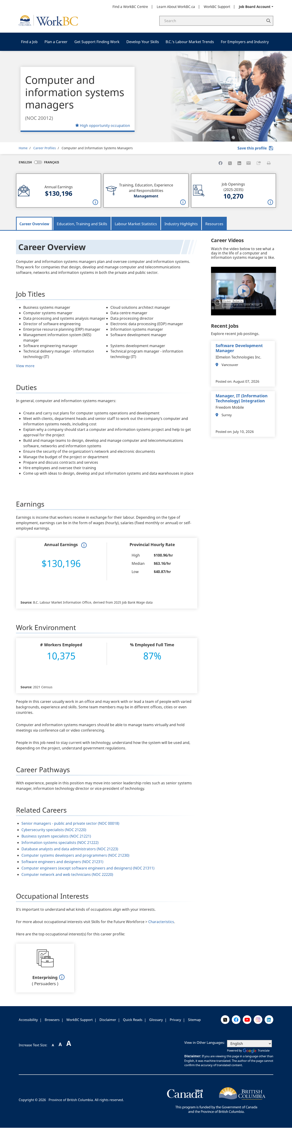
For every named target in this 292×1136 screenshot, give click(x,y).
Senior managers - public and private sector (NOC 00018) (70, 823)
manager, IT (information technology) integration (242, 398)
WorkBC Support (217, 6)
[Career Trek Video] (243, 291)
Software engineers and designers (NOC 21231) (62, 861)
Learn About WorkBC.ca (176, 6)
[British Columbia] (216, 1099)
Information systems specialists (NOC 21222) (60, 842)
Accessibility (28, 1019)
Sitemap (194, 1019)
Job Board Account (255, 6)
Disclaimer (107, 1019)
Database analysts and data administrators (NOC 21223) (69, 848)
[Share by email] (248, 163)
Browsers (52, 1019)
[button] (258, 163)
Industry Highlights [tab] (181, 223)
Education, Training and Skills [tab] (82, 223)
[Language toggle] (38, 162)
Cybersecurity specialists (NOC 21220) (53, 829)
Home (23, 148)
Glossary (156, 1019)
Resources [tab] (214, 223)
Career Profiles (44, 148)
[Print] (268, 163)
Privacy (175, 1019)
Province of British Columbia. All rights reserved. (86, 1100)
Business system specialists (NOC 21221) (56, 836)
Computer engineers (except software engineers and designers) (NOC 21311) (87, 868)
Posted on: (224, 381)
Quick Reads (132, 1019)
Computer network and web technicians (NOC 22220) (67, 874)
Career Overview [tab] (34, 223)
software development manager (239, 348)
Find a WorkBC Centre (130, 6)
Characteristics (161, 921)
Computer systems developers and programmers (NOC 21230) (75, 855)
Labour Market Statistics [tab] (136, 223)
